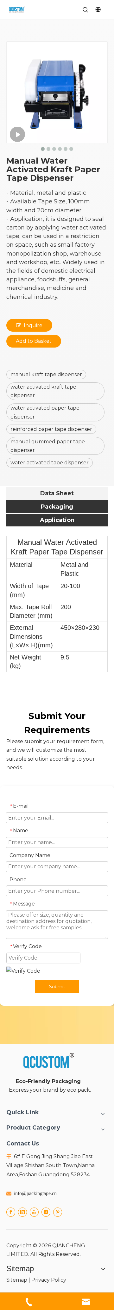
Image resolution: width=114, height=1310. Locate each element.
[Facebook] (10, 1211)
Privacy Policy (48, 1280)
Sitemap (16, 1280)
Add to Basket (34, 341)
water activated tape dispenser (49, 463)
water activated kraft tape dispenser (43, 391)
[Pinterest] (57, 1211)
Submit (57, 987)
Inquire (33, 325)
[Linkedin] (22, 1211)
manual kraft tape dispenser (46, 374)
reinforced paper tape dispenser (51, 429)
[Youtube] (34, 1211)
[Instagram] (45, 1211)
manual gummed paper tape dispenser (47, 446)
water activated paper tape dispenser (44, 412)
